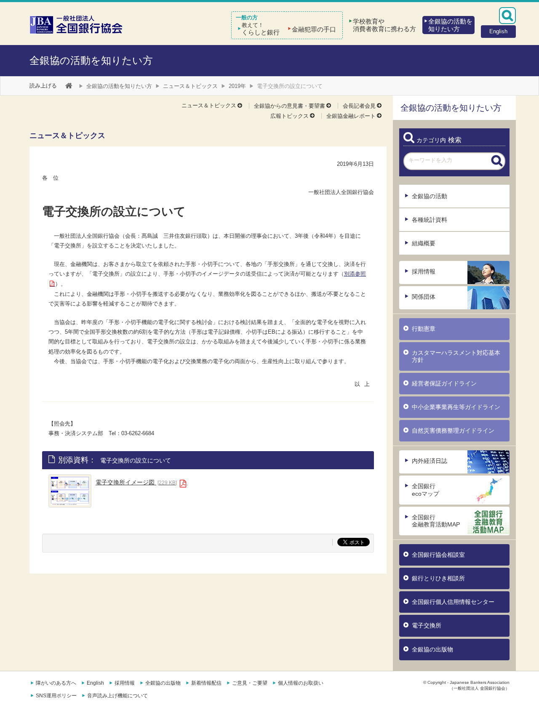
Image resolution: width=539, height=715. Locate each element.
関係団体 (423, 296)
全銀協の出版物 (432, 649)
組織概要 (423, 243)
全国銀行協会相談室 (438, 554)
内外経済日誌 (429, 460)
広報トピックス (289, 116)
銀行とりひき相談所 (438, 578)
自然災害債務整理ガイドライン (453, 430)
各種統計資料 (429, 219)
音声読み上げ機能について (117, 696)
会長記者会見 (359, 106)
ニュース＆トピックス (190, 86)
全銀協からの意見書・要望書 (289, 106)
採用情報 (423, 271)
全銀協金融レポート (351, 116)
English (95, 683)
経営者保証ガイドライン (444, 383)
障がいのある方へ (56, 683)
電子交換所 (426, 625)
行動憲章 (423, 328)
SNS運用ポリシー (56, 696)
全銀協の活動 (429, 196)
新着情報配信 (206, 683)
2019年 (237, 86)
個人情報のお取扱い (300, 683)
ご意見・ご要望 (249, 683)
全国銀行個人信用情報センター (453, 601)
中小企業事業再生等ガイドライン (456, 407)
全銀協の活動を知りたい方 (91, 60)
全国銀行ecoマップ (425, 490)
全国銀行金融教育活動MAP (436, 521)
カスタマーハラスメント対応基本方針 (456, 356)
